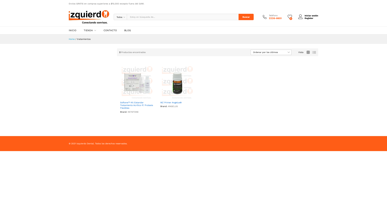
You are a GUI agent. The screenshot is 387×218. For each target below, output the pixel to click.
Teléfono (273, 15)
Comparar (144, 97)
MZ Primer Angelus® (171, 102)
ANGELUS (173, 106)
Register (309, 18)
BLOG (127, 30)
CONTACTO (110, 30)
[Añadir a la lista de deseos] (137, 97)
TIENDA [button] (88, 30)
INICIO (72, 30)
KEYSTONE (133, 112)
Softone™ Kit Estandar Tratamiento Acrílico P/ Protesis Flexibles (136, 105)
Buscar (246, 17)
